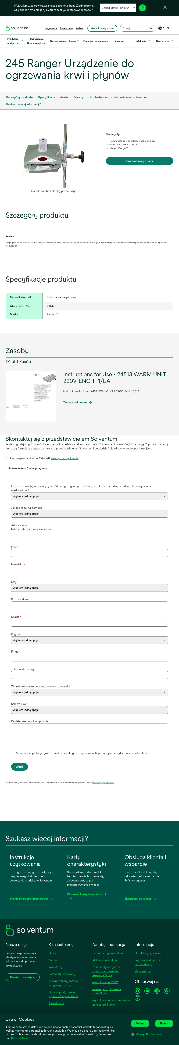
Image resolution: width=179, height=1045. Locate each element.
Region (16, 634)
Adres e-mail (20, 525)
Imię (14, 547)
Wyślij (19, 766)
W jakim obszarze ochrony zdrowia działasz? (40, 686)
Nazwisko (18, 564)
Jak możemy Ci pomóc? (27, 507)
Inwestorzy (66, 28)
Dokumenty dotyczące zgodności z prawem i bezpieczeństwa (106, 971)
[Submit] (151, 28)
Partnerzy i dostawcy (62, 974)
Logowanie (51, 28)
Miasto (16, 616)
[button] (146, 1034)
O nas (52, 953)
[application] (54, 156)
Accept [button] (140, 1023)
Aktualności (56, 1003)
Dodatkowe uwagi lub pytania (29, 721)
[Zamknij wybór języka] (165, 7)
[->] (142, 7)
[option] (54, 159)
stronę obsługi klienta (64, 458)
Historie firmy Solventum (107, 953)
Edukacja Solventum (104, 960)
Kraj (14, 582)
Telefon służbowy (22, 669)
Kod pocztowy (21, 599)
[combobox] (137, 28)
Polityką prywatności (103, 782)
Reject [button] (164, 1023)
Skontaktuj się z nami (148, 953)
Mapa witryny (143, 971)
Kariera (79, 28)
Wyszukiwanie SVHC (105, 982)
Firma (15, 651)
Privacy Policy (20, 1038)
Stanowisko (19, 704)
